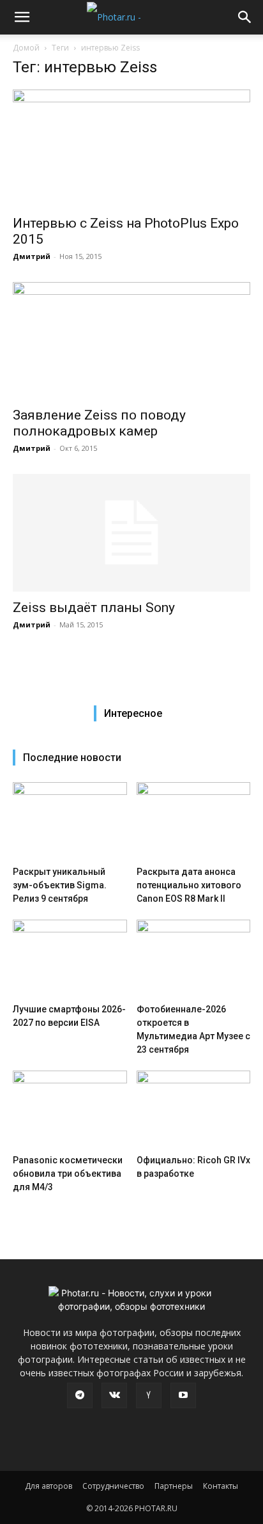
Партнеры (173, 1486)
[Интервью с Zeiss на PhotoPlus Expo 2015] (131, 148)
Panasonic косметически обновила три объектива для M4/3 (68, 1173)
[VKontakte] (114, 1395)
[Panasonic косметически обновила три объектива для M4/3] (70, 1110)
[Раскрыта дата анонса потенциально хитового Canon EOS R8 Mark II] (194, 821)
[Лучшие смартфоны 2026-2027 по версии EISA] (70, 959)
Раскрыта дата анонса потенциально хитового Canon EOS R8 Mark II (189, 885)
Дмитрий (31, 256)
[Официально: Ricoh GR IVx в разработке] (194, 1110)
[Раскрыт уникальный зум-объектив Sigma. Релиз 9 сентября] (70, 821)
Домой (26, 47)
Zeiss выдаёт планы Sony (94, 607)
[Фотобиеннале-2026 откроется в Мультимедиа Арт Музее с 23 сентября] (194, 959)
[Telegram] (80, 1395)
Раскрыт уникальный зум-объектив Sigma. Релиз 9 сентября (60, 885)
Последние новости (72, 757)
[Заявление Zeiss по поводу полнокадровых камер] (131, 341)
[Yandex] (149, 1395)
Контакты (220, 1486)
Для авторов (48, 1486)
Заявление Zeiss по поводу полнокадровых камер (99, 423)
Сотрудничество (113, 1486)
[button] (21, 17)
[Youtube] (183, 1395)
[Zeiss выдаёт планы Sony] (131, 533)
